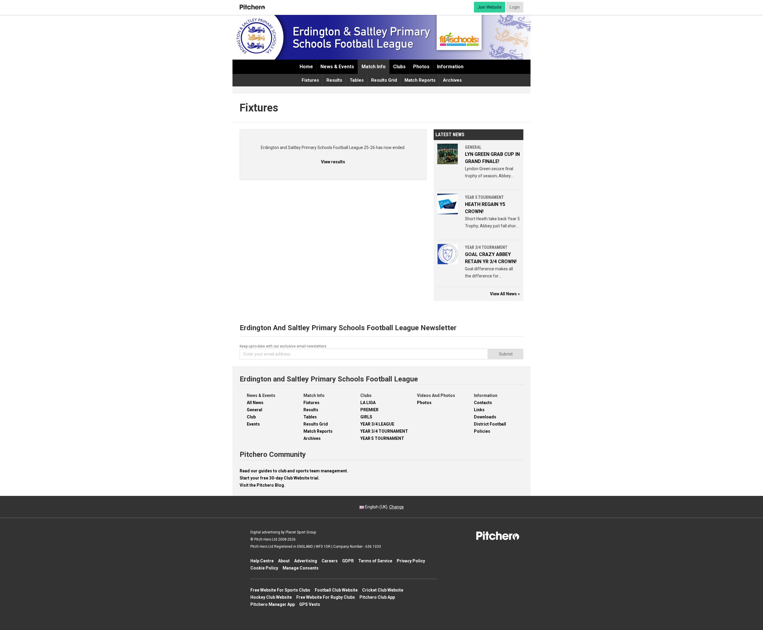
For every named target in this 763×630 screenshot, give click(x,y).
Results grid (384, 80)
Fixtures (310, 80)
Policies (482, 431)
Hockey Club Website (271, 597)
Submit (506, 354)
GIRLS (366, 417)
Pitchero (252, 7)
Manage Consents (301, 568)
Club (251, 417)
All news (255, 402)
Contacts (483, 402)
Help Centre (262, 560)
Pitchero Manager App (272, 604)
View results (333, 161)
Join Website (489, 7)
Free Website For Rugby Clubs (325, 597)
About (284, 560)
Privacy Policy (411, 560)
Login (515, 7)
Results (334, 80)
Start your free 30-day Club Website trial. (280, 478)
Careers (330, 560)
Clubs (399, 66)
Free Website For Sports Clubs (280, 590)
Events (253, 424)
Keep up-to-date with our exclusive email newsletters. (283, 346)
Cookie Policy (264, 568)
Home (306, 66)
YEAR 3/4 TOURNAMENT (384, 431)
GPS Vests (309, 604)
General (254, 409)
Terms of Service (375, 560)
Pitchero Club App (377, 597)
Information (450, 66)
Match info (374, 66)
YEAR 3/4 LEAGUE (377, 424)
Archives (452, 80)
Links (479, 409)
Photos (421, 66)
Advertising (305, 560)
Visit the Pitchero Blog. (262, 485)
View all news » (505, 293)
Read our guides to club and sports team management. (294, 470)
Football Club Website (336, 590)
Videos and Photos (436, 395)
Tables (357, 80)
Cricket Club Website (382, 590)
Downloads (485, 417)
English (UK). (384, 507)
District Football (490, 424)
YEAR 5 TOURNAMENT (382, 438)
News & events (337, 66)
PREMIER (369, 409)
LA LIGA (368, 402)
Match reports (419, 80)
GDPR (348, 560)
